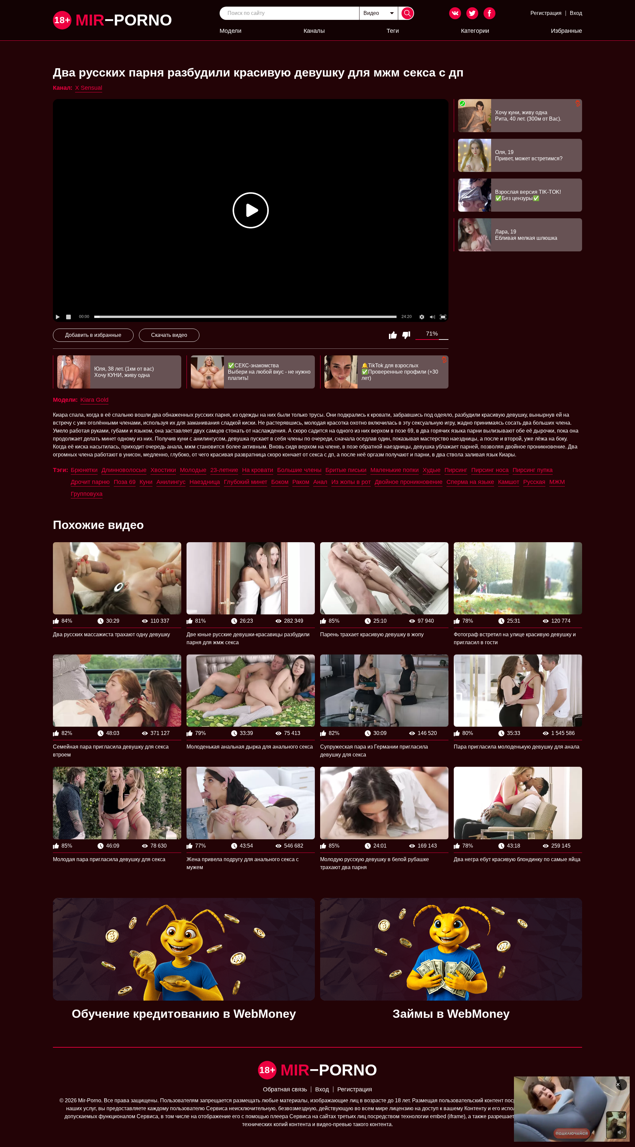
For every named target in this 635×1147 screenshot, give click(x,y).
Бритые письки (345, 470)
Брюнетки (84, 470)
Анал (320, 482)
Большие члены (299, 470)
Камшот (508, 482)
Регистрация (546, 13)
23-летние (224, 470)
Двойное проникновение (409, 482)
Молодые (193, 470)
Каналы (314, 31)
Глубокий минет (245, 482)
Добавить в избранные (93, 335)
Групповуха (87, 494)
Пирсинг (455, 470)
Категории (475, 31)
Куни (146, 482)
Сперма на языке (470, 482)
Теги (393, 31)
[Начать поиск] (407, 13)
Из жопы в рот (351, 482)
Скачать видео (169, 335)
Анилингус (171, 482)
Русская (534, 482)
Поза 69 (125, 482)
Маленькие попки (394, 470)
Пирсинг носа (490, 470)
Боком (279, 482)
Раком (300, 482)
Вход (576, 13)
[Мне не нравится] (406, 335)
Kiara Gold (94, 399)
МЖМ (557, 482)
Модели (230, 31)
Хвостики (163, 470)
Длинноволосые (124, 470)
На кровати (257, 470)
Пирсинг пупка (533, 470)
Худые (432, 470)
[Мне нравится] (393, 335)
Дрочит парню (90, 482)
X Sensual (88, 87)
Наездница (205, 482)
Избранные (566, 31)
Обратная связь (285, 1089)
